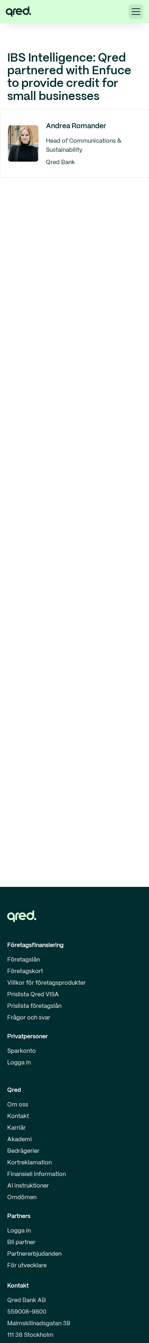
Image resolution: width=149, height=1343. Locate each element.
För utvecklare (27, 1265)
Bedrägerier (23, 1151)
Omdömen (22, 1197)
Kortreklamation (29, 1162)
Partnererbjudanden (34, 1254)
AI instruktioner (28, 1186)
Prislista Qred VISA (33, 994)
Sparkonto (21, 1051)
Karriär (16, 1128)
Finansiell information (36, 1174)
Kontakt (18, 1116)
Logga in (19, 1062)
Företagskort (25, 971)
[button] (136, 11)
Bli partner (21, 1242)
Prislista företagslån (34, 1006)
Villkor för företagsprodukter (46, 983)
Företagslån (23, 960)
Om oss (17, 1105)
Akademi (19, 1139)
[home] (18, 11)
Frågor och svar (28, 1018)
